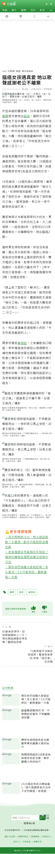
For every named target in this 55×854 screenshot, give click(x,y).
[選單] (51, 4)
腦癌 (27, 116)
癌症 (18, 71)
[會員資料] (46, 4)
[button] (51, 10)
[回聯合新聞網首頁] (4, 4)
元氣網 (11, 71)
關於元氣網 (10, 836)
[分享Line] (21, 16)
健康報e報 (29, 823)
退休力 (16, 842)
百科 (33, 10)
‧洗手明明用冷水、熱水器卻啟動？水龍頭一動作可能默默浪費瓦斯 (26, 542)
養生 (14, 10)
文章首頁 (26, 842)
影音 (42, 10)
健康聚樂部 (23, 836)
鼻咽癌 (22, 343)
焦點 (4, 10)
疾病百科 (46, 836)
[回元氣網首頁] (11, 3)
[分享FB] (7, 16)
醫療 (23, 10)
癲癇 (5, 116)
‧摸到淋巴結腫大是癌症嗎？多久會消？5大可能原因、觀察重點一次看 (26, 572)
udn (4, 71)
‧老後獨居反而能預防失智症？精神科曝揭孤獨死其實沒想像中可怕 (26, 557)
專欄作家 (38, 842)
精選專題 (35, 836)
